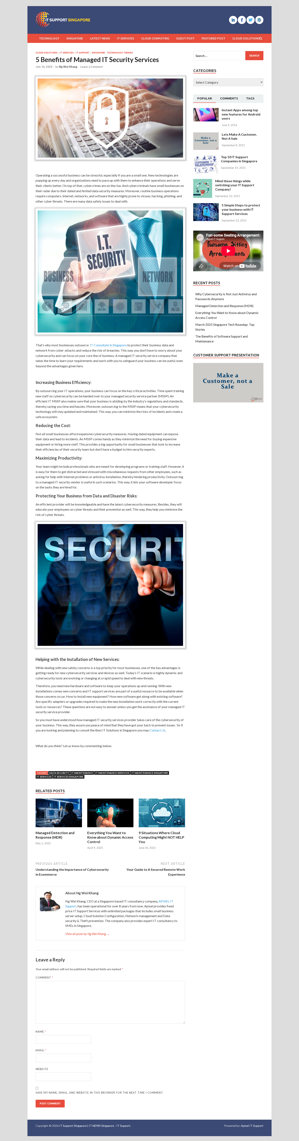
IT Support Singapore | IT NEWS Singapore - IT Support (94, 1125)
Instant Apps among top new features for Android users (241, 114)
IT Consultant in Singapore (108, 345)
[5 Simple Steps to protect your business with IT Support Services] (206, 205)
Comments (229, 98)
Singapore (74, 38)
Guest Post (185, 38)
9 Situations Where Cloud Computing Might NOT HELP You (161, 837)
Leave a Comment (91, 66)
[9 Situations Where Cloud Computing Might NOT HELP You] (162, 828)
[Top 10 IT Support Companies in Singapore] (205, 157)
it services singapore (68, 776)
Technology (49, 38)
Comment (44, 977)
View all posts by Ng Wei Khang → (87, 934)
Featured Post (213, 38)
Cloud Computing (155, 38)
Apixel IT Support (252, 1125)
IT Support (82, 52)
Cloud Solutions (246, 38)
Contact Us (157, 730)
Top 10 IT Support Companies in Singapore (239, 159)
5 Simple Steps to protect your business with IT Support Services (241, 209)
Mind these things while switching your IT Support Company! (234, 185)
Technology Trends (120, 52)
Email (41, 1050)
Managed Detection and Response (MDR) (55, 835)
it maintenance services (112, 772)
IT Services (125, 38)
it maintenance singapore (149, 772)
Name (41, 1031)
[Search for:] (228, 55)
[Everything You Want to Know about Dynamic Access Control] (110, 828)
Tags (250, 98)
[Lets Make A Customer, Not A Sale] (206, 135)
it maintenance (82, 772)
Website (42, 1069)
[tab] (204, 98)
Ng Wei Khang (68, 66)
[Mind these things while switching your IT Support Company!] (202, 181)
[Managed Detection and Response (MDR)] (59, 828)
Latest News (100, 38)
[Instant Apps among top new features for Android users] (206, 110)
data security (59, 772)
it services (44, 776)
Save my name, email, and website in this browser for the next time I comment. (100, 1092)
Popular (204, 98)
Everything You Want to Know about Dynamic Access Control (110, 837)
